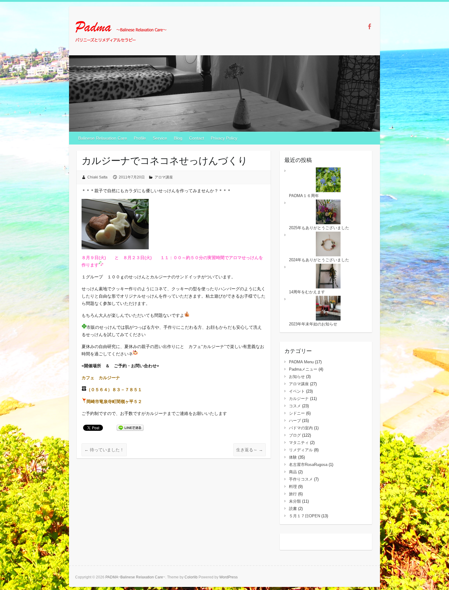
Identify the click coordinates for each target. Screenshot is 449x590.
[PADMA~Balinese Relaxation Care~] (121, 33)
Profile (140, 138)
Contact (196, 138)
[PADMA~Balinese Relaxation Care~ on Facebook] (369, 26)
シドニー (297, 413)
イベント (297, 391)
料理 (293, 486)
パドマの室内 (301, 428)
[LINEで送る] (130, 427)
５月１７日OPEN (304, 516)
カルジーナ (299, 398)
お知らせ (297, 376)
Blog (178, 138)
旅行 (293, 494)
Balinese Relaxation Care (102, 138)
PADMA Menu (301, 362)
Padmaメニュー (303, 369)
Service (160, 138)
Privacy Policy (224, 138)
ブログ (295, 435)
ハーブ (295, 420)
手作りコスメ (301, 479)
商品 (293, 472)
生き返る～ (249, 449)
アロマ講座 (164, 177)
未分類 (295, 501)
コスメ (295, 406)
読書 (293, 508)
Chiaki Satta (97, 177)
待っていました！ (104, 449)
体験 (293, 457)
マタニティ (299, 442)
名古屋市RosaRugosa (308, 464)
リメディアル (301, 450)
